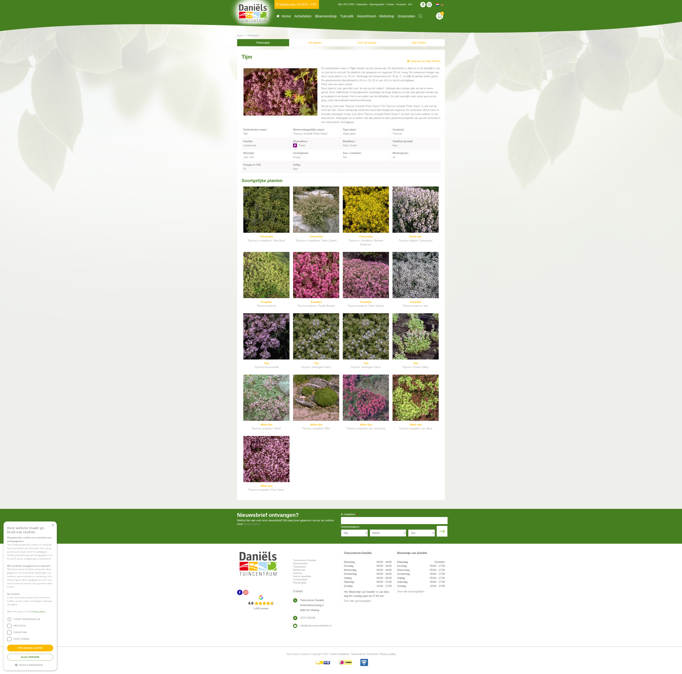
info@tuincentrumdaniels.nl (315, 625)
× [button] (53, 525)
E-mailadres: (349, 514)
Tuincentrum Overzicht (364, 654)
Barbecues (299, 569)
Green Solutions (339, 654)
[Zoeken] (420, 16)
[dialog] (30, 595)
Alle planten (315, 42)
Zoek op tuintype (367, 42)
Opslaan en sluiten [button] (30, 647)
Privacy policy (388, 654)
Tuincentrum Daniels (304, 560)
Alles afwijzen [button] (30, 657)
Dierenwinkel (300, 563)
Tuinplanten (299, 566)
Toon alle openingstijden (357, 600)
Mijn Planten (419, 42)
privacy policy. (251, 523)
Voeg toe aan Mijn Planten (425, 61)
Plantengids (263, 42)
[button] (30, 665)
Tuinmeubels (300, 579)
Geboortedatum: (350, 526)
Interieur (297, 573)
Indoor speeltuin (302, 576)
